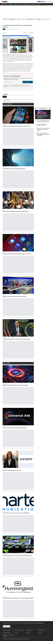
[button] (50, 1)
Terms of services (16, 84)
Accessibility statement (7, 632)
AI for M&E (38, 19)
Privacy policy (28, 630)
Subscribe (33, 4)
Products (15, 4)
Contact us (28, 632)
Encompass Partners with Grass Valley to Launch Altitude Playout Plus (43, 134)
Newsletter (31, 32)
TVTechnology (9, 29)
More (38, 4)
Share (5, 32)
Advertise (40, 632)
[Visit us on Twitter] (39, 1)
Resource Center (26, 4)
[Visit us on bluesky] (44, 1)
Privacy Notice (6, 85)
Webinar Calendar (30, 19)
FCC (23, 19)
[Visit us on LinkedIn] (41, 1)
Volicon (29, 54)
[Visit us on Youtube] (42, 1)
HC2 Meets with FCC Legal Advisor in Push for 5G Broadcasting (42, 116)
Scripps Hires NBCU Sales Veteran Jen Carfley (42, 125)
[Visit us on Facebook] (37, 1)
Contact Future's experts (19, 630)
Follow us (26, 32)
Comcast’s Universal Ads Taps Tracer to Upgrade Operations (43, 121)
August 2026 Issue (12, 19)
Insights (10, 4)
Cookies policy (40, 630)
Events (20, 4)
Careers (16, 632)
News (6, 4)
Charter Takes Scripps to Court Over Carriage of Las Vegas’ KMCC (43, 129)
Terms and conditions (6, 630)
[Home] (2, 4)
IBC (19, 19)
